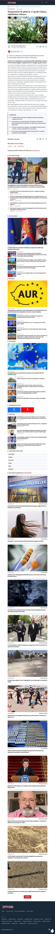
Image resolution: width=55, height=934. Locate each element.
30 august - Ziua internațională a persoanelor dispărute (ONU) (25, 541)
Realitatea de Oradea (46, 921)
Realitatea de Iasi (15, 923)
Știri (13, 6)
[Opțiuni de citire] (52, 931)
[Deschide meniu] (46, 2)
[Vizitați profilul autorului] (9, 46)
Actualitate (17, 6)
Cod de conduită (30, 911)
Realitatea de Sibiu (43, 503)
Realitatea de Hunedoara (32, 923)
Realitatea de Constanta (38, 919)
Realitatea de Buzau (17, 921)
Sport (11, 205)
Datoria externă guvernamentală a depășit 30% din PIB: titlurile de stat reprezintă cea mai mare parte (31, 444)
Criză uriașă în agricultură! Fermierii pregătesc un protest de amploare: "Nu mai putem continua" (25, 857)
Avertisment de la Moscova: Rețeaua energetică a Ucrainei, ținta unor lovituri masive (30, 316)
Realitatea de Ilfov (23, 923)
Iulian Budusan (43, 607)
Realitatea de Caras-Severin (7, 921)
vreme (10, 146)
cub (15, 146)
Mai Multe (27, 897)
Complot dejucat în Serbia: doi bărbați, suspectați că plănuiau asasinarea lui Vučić (28, 118)
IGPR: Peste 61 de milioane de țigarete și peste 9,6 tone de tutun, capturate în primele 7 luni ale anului (26, 751)
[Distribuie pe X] (46, 46)
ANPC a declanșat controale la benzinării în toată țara (31, 378)
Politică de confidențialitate (20, 911)
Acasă (10, 6)
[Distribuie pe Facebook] (40, 46)
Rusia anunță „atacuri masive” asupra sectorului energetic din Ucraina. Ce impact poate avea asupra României (30, 386)
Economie (12, 211)
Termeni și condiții (9, 911)
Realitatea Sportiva (12, 919)
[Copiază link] (37, 46)
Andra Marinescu (21, 46)
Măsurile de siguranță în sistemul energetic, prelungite (31, 398)
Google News (36, 150)
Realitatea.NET (4, 919)
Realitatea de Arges (37, 921)
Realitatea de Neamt (28, 919)
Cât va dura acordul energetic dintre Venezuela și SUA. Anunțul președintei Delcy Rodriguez (28, 132)
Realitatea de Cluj (48, 919)
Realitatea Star (20, 919)
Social (9, 188)
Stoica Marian (44, 539)
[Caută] (42, 2)
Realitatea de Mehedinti (27, 921)
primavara (20, 146)
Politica (12, 200)
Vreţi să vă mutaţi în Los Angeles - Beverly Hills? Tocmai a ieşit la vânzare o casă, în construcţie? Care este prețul (28, 128)
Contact (3, 911)
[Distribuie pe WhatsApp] (43, 46)
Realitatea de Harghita (6, 923)
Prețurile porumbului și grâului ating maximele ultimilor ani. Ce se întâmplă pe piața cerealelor (31, 392)
